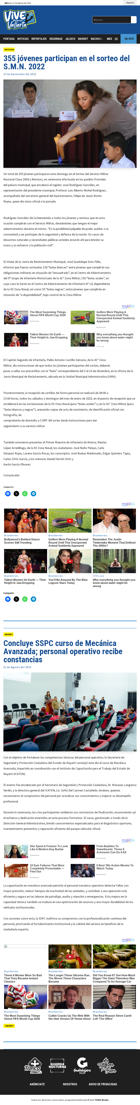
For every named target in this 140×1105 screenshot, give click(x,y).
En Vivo (129, 38)
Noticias (23, 38)
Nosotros (70, 1084)
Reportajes (39, 38)
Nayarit (83, 38)
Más (109, 38)
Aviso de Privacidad (103, 1084)
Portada (9, 38)
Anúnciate (37, 1084)
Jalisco (70, 38)
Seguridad (55, 38)
